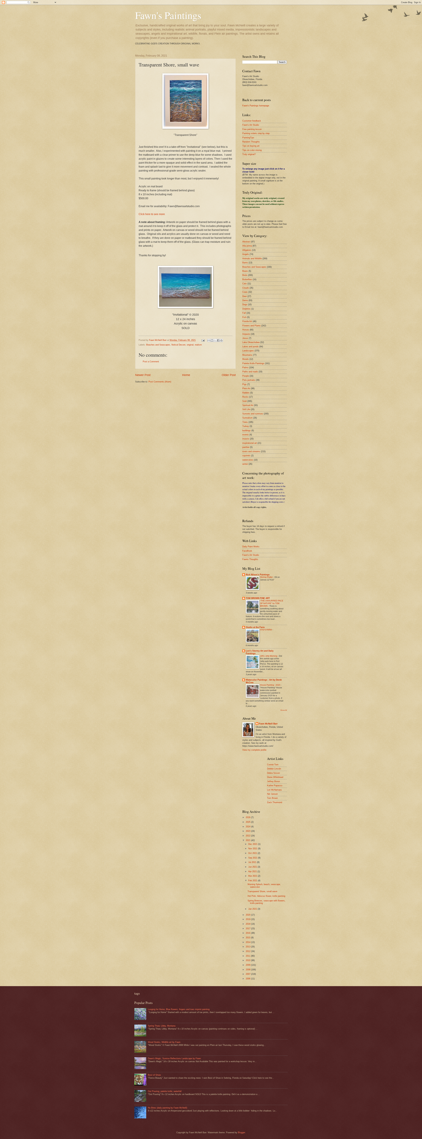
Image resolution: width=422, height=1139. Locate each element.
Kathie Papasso (274, 785)
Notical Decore (178, 344)
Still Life (246, 409)
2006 (248, 978)
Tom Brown (272, 798)
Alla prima (247, 246)
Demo (245, 300)
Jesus (245, 338)
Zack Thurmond (274, 802)
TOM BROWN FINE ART (258, 598)
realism (198, 344)
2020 (248, 915)
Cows (245, 292)
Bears (245, 271)
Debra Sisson (273, 773)
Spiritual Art (247, 405)
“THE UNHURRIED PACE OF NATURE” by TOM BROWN (271, 603)
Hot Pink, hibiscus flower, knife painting (266, 896)
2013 (248, 946)
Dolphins (246, 309)
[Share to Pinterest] (221, 340)
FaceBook (247, 551)
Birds (244, 275)
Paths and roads (250, 371)
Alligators (246, 250)
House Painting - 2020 (270, 685)
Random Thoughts (251, 141)
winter (245, 464)
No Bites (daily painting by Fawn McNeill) (167, 1108)
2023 (248, 831)
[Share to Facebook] (218, 340)
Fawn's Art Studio (250, 125)
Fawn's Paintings (168, 15)
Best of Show (154, 1075)
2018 (248, 924)
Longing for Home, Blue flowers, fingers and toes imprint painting (179, 1009)
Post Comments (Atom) (160, 381)
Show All (283, 710)
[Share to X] (215, 340)
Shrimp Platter (266, 577)
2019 (248, 919)
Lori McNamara (274, 790)
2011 (248, 956)
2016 (248, 933)
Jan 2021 (253, 909)
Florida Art (247, 321)
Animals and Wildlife (252, 258)
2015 (248, 937)
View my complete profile (254, 750)
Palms (245, 367)
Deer (244, 296)
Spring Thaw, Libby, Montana (161, 1026)
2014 (248, 942)
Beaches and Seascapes (158, 344)
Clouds (245, 288)
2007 (248, 974)
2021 (248, 840)
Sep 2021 (253, 858)
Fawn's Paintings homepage (255, 105)
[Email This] (209, 340)
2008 (248, 969)
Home (186, 375)
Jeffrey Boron (273, 781)
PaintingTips (248, 137)
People (245, 376)
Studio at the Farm (255, 627)
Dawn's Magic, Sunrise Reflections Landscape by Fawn (174, 1058)
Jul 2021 (252, 862)
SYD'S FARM (266, 630)
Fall (244, 313)
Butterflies (247, 279)
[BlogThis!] (212, 340)
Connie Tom (272, 764)
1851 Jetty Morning (269, 656)
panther (245, 447)
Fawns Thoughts (250, 559)
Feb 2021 (253, 880)
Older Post (229, 375)
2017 (248, 928)
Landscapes (248, 350)
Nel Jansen (272, 794)
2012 (248, 951)
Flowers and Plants (251, 325)
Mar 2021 (253, 876)
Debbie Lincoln (274, 768)
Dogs (244, 304)
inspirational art (249, 443)
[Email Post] (203, 340)
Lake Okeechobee (251, 342)
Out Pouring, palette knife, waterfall (164, 1091)
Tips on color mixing (252, 150)
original (190, 344)
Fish (244, 317)
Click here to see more (152, 214)
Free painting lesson (252, 129)
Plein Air (246, 388)
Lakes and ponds (250, 346)
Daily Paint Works (250, 546)
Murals (245, 359)
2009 (248, 965)
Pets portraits (248, 380)
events (245, 434)
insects (245, 438)
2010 (248, 960)
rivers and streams (251, 451)
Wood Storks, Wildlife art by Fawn (164, 1042)
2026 (248, 817)
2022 (248, 835)
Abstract (246, 241)
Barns (245, 262)
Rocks (245, 397)
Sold (244, 401)
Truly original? (249, 154)
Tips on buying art (250, 146)
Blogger (241, 1132)
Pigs (244, 384)
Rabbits (246, 392)
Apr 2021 (252, 871)
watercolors (247, 460)
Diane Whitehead (275, 777)
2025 (248, 822)
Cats (244, 283)
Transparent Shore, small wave (262, 891)
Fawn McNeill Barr (268, 723)
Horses (245, 329)
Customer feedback (251, 121)
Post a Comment (151, 361)
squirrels (246, 455)
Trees (245, 422)
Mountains (247, 355)
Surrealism (247, 418)
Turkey (245, 426)
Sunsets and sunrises (252, 413)
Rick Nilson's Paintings (258, 574)
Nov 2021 (253, 848)
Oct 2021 (253, 853)
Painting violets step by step (256, 133)
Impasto (246, 334)
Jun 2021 (253, 867)
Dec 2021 (253, 844)
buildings (246, 430)
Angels (245, 254)
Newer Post (143, 375)
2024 (248, 826)
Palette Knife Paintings (253, 363)
